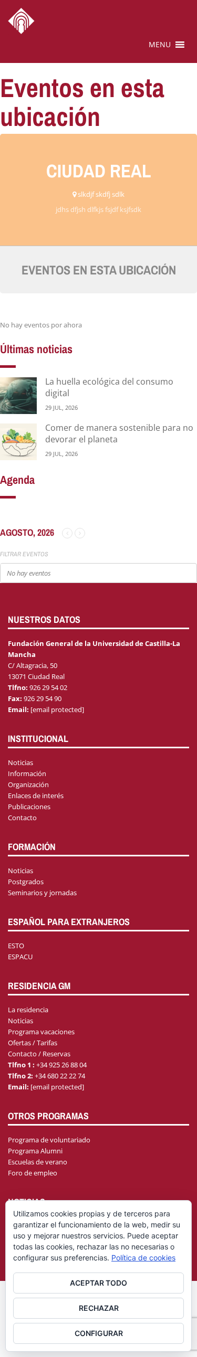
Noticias (20, 762)
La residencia (28, 1009)
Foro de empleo (32, 1173)
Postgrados (26, 881)
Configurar (99, 1333)
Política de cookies (143, 1257)
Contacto (22, 817)
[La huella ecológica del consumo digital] (18, 395)
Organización (28, 784)
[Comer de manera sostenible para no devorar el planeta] (18, 441)
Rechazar (99, 1307)
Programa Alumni (35, 1150)
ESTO (16, 945)
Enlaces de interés (36, 795)
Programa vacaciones (41, 1031)
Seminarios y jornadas (42, 892)
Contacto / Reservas (39, 1053)
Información (27, 773)
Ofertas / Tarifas (32, 1042)
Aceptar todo (98, 1282)
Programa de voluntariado (49, 1139)
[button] (160, 44)
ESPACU (20, 956)
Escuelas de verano (37, 1162)
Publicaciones (29, 806)
